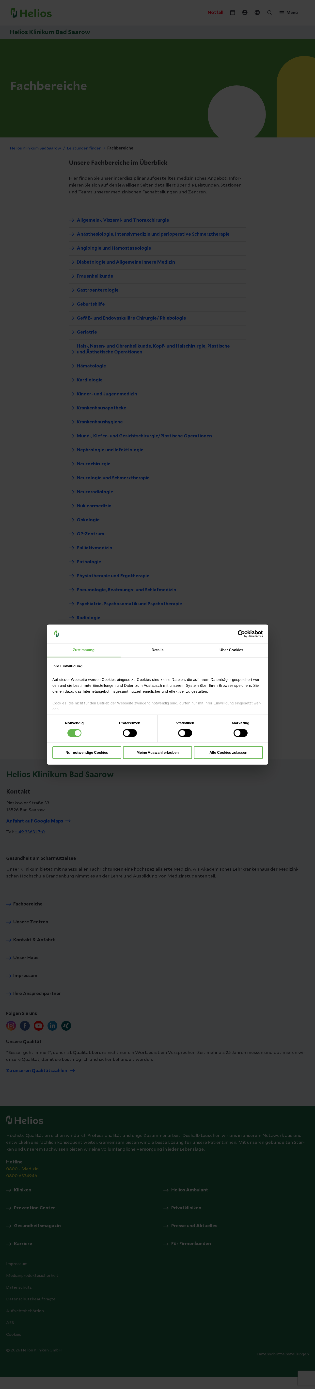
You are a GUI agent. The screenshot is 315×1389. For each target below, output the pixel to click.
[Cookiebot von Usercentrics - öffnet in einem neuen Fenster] (241, 633)
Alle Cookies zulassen (228, 753)
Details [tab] (158, 650)
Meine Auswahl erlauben (158, 753)
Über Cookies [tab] (231, 650)
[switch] (130, 733)
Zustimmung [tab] (84, 650)
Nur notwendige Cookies (86, 753)
